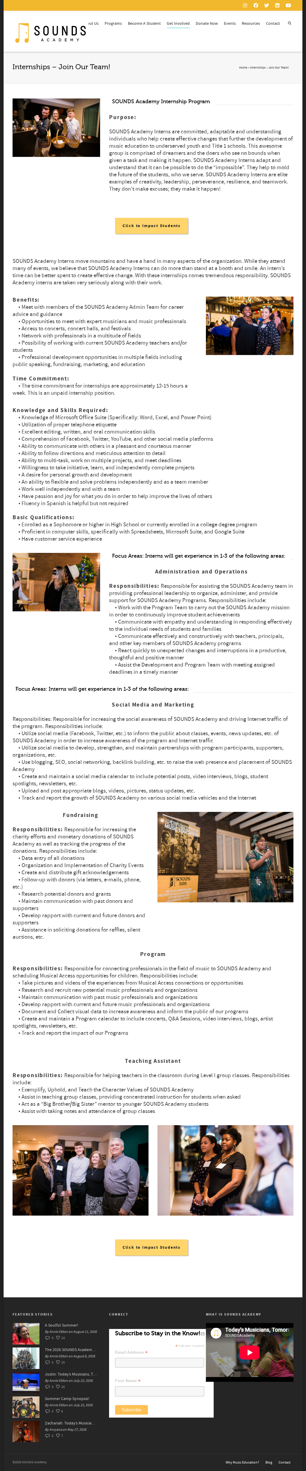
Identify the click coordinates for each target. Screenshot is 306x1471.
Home (243, 68)
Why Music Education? (242, 1462)
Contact (273, 23)
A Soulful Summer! (61, 1325)
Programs (113, 23)
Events (230, 23)
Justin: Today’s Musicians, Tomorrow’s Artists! (71, 1374)
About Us (90, 23)
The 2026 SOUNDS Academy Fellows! (71, 1349)
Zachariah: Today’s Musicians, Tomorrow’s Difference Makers (71, 1423)
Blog (268, 1462)
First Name (127, 1381)
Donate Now (207, 23)
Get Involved (178, 23)
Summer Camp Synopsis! (67, 1398)
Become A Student (144, 23)
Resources (251, 23)
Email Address (131, 1352)
